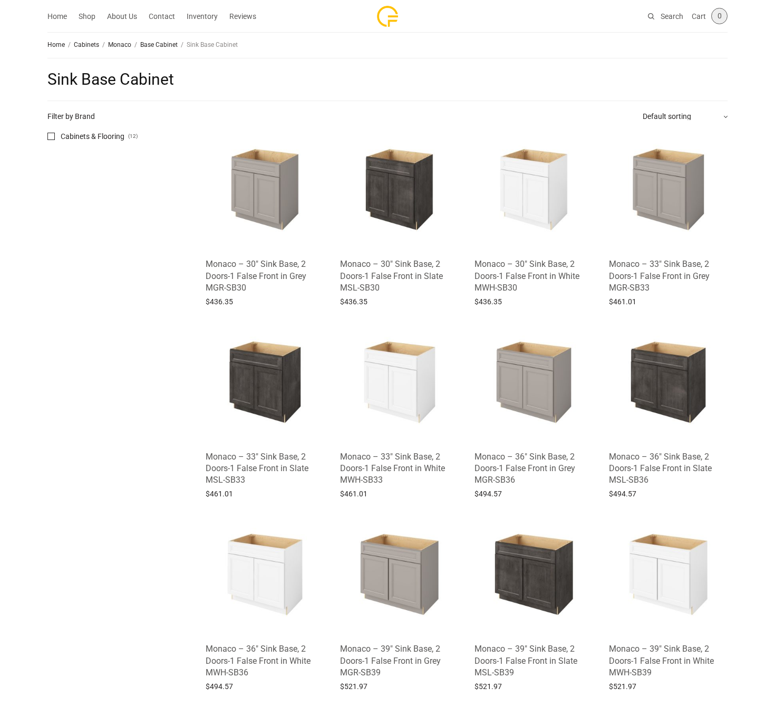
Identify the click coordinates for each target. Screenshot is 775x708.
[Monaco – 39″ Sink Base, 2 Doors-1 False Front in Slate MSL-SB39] (533, 574)
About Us (122, 16)
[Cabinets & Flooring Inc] (387, 16)
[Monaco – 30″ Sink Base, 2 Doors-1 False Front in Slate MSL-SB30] (399, 190)
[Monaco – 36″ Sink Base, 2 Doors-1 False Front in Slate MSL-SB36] (668, 382)
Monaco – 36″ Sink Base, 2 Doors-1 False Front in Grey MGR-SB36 (524, 468)
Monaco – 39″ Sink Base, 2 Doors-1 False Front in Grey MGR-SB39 (390, 660)
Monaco (119, 44)
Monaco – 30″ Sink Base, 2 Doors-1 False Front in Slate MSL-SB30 (391, 276)
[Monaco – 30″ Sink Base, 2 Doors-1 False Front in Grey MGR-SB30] (265, 190)
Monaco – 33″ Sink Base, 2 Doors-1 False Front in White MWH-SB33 (392, 468)
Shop (87, 16)
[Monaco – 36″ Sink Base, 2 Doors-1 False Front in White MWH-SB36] (265, 574)
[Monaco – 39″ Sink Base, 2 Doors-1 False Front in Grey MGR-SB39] (399, 574)
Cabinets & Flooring (92, 136)
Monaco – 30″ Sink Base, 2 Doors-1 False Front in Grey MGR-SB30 (256, 276)
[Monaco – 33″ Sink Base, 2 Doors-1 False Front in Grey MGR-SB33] (668, 190)
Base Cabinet (159, 44)
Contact (162, 16)
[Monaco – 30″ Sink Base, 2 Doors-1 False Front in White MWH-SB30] (533, 190)
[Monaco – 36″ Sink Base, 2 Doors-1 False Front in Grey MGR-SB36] (533, 382)
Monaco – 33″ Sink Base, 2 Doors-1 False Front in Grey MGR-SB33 (659, 276)
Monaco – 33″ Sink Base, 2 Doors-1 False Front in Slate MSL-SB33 (257, 468)
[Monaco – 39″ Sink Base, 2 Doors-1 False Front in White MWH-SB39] (668, 574)
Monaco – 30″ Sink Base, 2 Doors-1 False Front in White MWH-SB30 (526, 276)
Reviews (242, 16)
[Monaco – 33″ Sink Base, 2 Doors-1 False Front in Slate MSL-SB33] (265, 382)
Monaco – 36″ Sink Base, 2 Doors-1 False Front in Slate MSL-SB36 (660, 468)
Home (57, 16)
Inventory (202, 16)
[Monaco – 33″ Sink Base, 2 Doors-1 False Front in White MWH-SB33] (399, 382)
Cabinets (86, 44)
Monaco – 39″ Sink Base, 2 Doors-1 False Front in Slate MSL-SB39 (525, 660)
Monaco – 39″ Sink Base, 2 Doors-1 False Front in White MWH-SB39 (661, 660)
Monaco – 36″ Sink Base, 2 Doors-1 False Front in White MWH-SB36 (258, 660)
